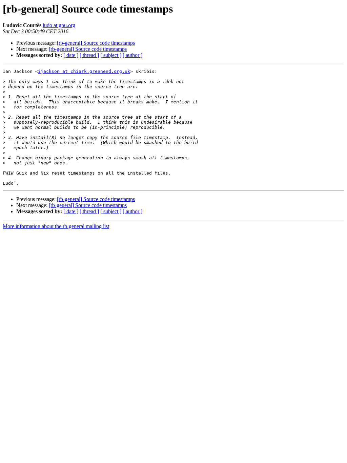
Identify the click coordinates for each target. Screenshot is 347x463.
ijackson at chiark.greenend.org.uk (84, 71)
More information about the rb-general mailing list (56, 226)
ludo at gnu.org (59, 25)
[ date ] (70, 55)
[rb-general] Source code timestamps (96, 43)
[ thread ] (89, 55)
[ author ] (132, 55)
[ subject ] (110, 55)
